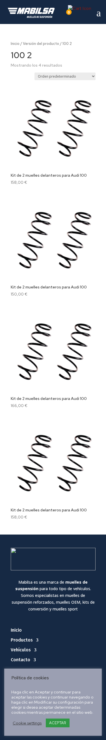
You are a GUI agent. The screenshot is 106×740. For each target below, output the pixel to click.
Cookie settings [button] (27, 723)
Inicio (15, 43)
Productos (22, 640)
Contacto (20, 659)
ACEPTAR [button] (57, 723)
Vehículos (21, 650)
